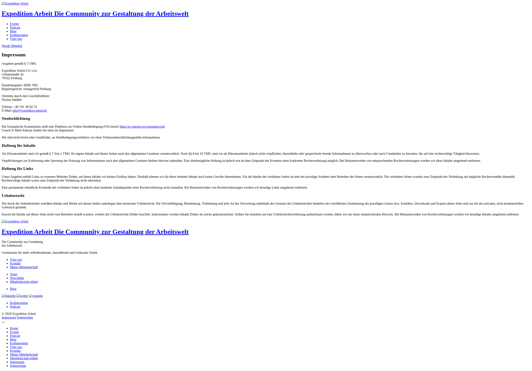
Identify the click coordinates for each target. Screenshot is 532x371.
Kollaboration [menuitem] (19, 343)
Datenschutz (25, 317)
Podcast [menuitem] (15, 336)
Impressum (9, 317)
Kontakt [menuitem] (15, 350)
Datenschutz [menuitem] (18, 365)
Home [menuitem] (14, 328)
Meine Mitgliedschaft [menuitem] (24, 354)
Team (13, 274)
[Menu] (3, 322)
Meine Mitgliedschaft (24, 267)
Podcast (15, 27)
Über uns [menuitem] (16, 347)
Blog (13, 31)
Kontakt (15, 263)
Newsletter (17, 278)
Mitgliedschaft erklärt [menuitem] (24, 358)
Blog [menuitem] (13, 339)
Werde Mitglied (12, 46)
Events (14, 24)
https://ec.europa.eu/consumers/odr (142, 126)
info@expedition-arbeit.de (29, 110)
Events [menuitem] (14, 332)
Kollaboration (19, 35)
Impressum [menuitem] (17, 362)
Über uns (16, 39)
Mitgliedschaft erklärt (24, 281)
